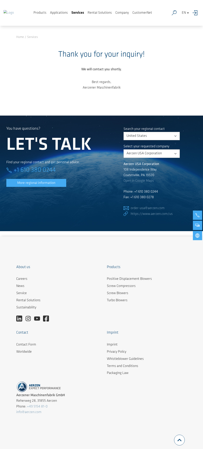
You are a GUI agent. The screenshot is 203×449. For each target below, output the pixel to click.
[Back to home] (9, 13)
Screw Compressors (121, 286)
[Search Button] (175, 13)
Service (21, 293)
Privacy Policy (116, 352)
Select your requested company (146, 146)
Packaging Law (117, 373)
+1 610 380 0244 (34, 170)
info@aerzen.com (28, 412)
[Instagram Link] (29, 318)
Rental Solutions (100, 13)
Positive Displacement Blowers (129, 279)
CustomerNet (142, 13)
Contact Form (26, 345)
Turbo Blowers (117, 300)
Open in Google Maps (139, 181)
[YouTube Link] (38, 318)
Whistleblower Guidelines (125, 359)
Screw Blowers (117, 293)
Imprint (112, 345)
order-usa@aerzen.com (148, 208)
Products (40, 13)
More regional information (36, 183)
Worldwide (24, 352)
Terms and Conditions (122, 366)
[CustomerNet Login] (195, 13)
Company (122, 13)
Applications (59, 13)
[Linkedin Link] (20, 318)
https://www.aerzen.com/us (152, 214)
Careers (21, 279)
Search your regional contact (144, 129)
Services (77, 13)
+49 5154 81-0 (37, 406)
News (20, 286)
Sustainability (26, 307)
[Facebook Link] (47, 318)
